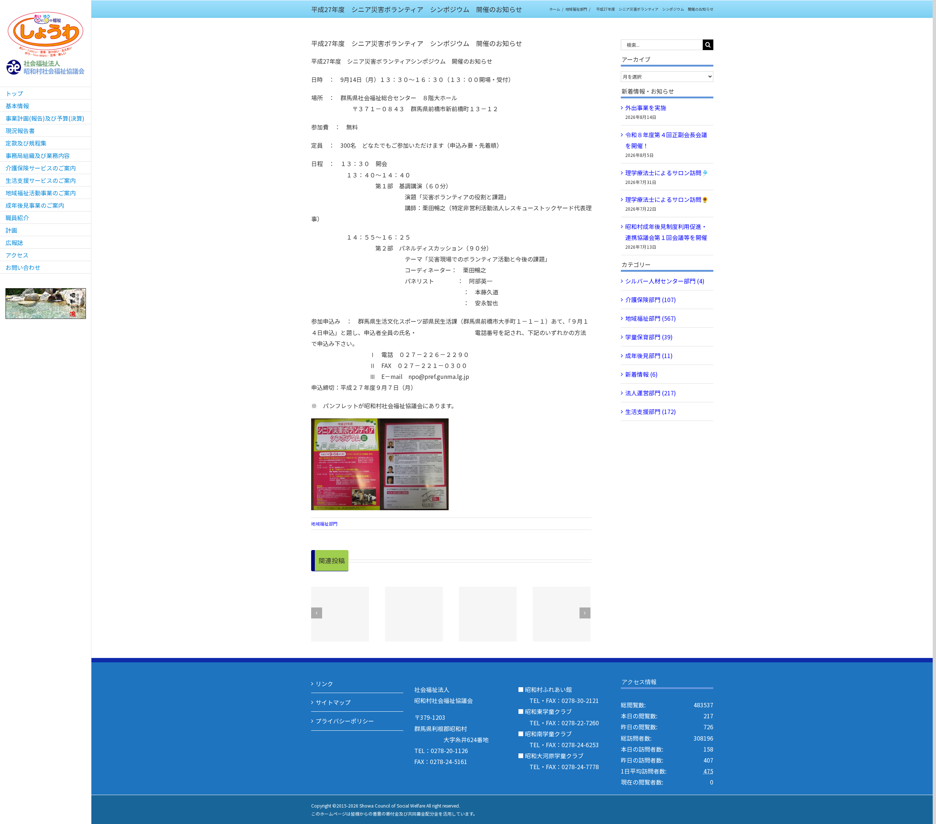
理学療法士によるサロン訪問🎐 (667, 172)
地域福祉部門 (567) (650, 318)
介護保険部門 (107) (650, 299)
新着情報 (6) (641, 374)
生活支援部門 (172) (650, 411)
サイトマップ (333, 702)
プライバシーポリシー (345, 720)
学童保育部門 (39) (649, 336)
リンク (324, 683)
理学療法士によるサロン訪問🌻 (667, 199)
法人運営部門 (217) (650, 392)
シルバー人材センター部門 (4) (665, 280)
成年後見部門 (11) (649, 355)
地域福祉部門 (324, 523)
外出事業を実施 (645, 107)
